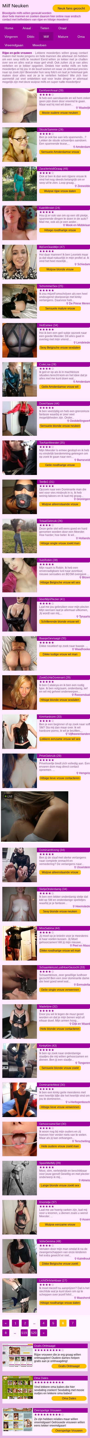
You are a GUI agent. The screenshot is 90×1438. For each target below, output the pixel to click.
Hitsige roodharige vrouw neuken (60, 231)
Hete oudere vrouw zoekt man (60, 1146)
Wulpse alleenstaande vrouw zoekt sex (60, 505)
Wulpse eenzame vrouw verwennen (60, 1225)
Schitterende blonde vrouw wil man (60, 622)
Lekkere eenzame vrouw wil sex (60, 739)
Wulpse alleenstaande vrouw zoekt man (60, 873)
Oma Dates (69, 1398)
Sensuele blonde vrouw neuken (60, 426)
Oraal (62, 28)
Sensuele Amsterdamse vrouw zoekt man (60, 152)
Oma (81, 36)
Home (9, 28)
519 (24, 1333)
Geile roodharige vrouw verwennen (60, 465)
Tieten (44, 28)
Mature (63, 36)
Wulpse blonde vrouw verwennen (60, 270)
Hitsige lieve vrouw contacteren (60, 778)
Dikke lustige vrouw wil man (60, 654)
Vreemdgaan (14, 45)
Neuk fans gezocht (71, 8)
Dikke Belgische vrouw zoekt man (60, 1264)
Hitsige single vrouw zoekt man (60, 543)
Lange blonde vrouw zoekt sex (60, 1185)
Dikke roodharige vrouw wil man (60, 950)
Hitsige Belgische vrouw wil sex (60, 582)
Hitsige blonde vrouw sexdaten (60, 700)
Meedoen (39, 45)
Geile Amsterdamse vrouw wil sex (60, 387)
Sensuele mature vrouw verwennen (60, 309)
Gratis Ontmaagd (69, 1366)
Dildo (30, 36)
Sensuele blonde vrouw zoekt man (60, 1068)
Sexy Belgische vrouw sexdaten (60, 347)
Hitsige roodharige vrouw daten (60, 1302)
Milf (46, 36)
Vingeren (11, 36)
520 (34, 1333)
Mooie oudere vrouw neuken (60, 112)
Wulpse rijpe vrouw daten (60, 191)
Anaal (27, 28)
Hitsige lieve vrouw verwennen (60, 1107)
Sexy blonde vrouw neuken (60, 911)
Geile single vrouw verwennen (60, 989)
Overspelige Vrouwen (69, 1430)
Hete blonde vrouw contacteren (60, 1028)
